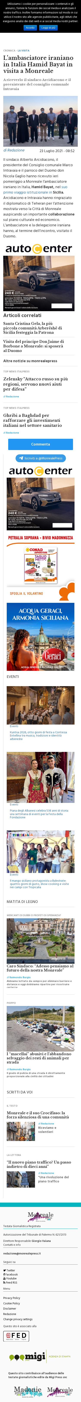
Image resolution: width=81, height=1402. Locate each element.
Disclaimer (9, 1309)
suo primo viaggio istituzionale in (35, 190)
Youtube (11, 1279)
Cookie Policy (11, 1304)
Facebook (11, 1275)
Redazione (9, 1314)
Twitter (10, 1271)
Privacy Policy (11, 1298)
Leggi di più (48, 27)
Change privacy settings (17, 1319)
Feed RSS (11, 1283)
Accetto (30, 27)
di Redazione (13, 150)
